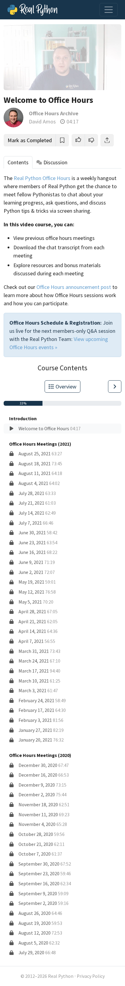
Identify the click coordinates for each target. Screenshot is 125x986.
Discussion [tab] (55, 162)
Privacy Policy (91, 976)
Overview (66, 386)
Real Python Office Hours (42, 178)
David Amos (42, 121)
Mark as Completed (30, 140)
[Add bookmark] (62, 140)
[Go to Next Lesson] (114, 386)
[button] (78, 140)
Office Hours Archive (53, 113)
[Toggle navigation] (109, 9)
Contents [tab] (18, 162)
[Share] (107, 140)
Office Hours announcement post (73, 286)
